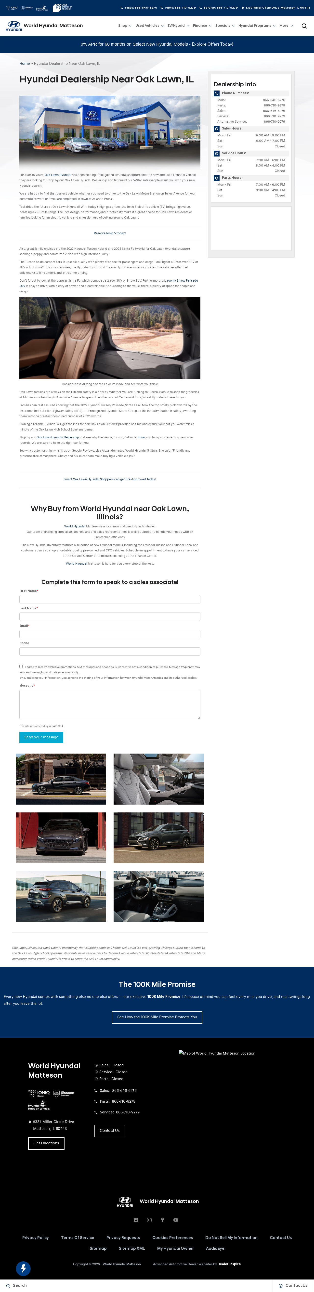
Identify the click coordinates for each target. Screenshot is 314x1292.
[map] (162, 1219)
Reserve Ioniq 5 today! (110, 233)
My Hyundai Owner (175, 1249)
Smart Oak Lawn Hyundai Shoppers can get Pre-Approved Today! (110, 479)
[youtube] (175, 1219)
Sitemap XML (132, 1249)
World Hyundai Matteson (122, 1264)
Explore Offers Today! (212, 44)
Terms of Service (77, 1238)
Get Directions (46, 1143)
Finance (200, 26)
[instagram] (149, 1219)
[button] (304, 26)
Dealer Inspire (229, 1264)
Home (24, 64)
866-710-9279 (274, 105)
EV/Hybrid (176, 26)
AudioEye (215, 1249)
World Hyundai (74, 526)
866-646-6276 (274, 100)
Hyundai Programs (254, 26)
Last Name (28, 608)
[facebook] (136, 1219)
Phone (24, 643)
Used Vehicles (147, 26)
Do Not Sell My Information (231, 1238)
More (284, 26)
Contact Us (281, 1238)
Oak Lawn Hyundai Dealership (58, 437)
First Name (28, 591)
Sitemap (98, 1249)
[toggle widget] (23, 1268)
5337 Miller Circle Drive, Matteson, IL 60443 (278, 7)
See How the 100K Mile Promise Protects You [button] (157, 1017)
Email (24, 625)
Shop (122, 26)
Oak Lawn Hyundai (58, 175)
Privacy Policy (35, 1238)
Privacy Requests (123, 1238)
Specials (222, 26)
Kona (141, 437)
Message (27, 685)
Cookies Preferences (172, 1238)
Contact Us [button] (110, 1131)
